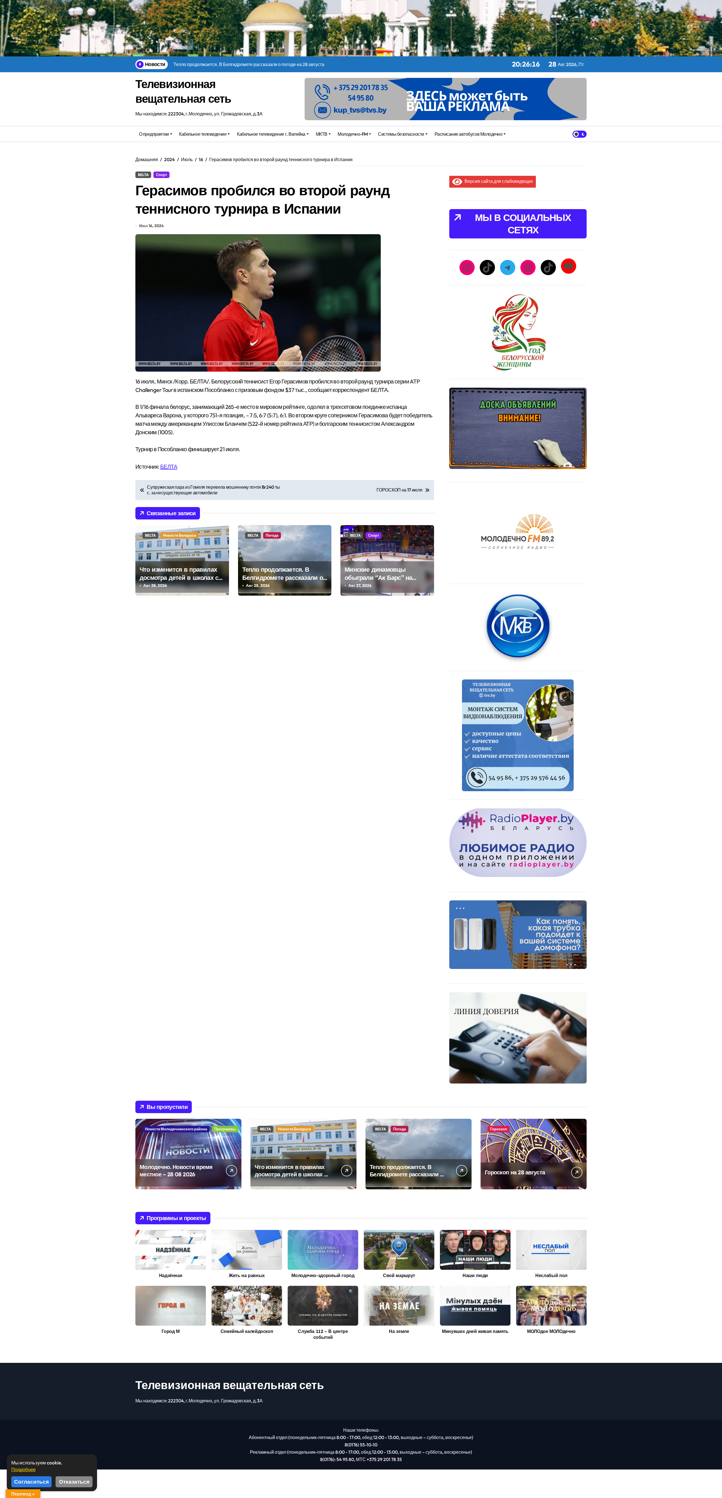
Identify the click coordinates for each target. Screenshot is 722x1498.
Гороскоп (498, 1129)
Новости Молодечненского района (176, 1129)
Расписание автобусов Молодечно (469, 134)
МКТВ (321, 134)
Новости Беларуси (179, 535)
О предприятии (154, 134)
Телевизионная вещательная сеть (229, 1385)
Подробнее (23, 1469)
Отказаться (74, 1481)
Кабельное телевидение (202, 134)
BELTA (143, 174)
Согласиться (31, 1481)
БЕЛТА (168, 466)
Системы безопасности (401, 134)
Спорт (161, 174)
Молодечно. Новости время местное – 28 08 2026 (176, 1170)
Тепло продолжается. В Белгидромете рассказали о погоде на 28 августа (282, 577)
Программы (225, 1129)
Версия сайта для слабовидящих (497, 181)
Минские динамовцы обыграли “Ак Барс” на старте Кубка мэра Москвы (384, 577)
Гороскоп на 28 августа (515, 1172)
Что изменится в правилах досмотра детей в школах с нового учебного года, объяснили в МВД (179, 581)
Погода (272, 535)
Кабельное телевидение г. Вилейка (271, 134)
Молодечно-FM (352, 134)
